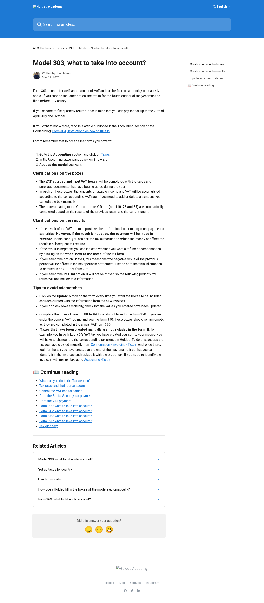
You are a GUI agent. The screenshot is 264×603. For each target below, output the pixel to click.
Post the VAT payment (55, 401)
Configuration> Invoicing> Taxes (114, 345)
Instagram (152, 582)
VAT (71, 48)
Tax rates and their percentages (62, 386)
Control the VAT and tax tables (60, 391)
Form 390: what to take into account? (65, 421)
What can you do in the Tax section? (65, 381)
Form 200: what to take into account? (65, 406)
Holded (109, 582)
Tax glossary (48, 426)
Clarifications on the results (207, 71)
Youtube (135, 582)
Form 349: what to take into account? (65, 416)
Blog (122, 582)
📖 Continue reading (200, 85)
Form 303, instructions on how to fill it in (81, 131)
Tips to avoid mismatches (206, 78)
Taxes (60, 48)
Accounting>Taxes (97, 360)
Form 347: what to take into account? (65, 411)
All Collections (42, 48)
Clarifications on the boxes (207, 64)
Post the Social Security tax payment (65, 396)
